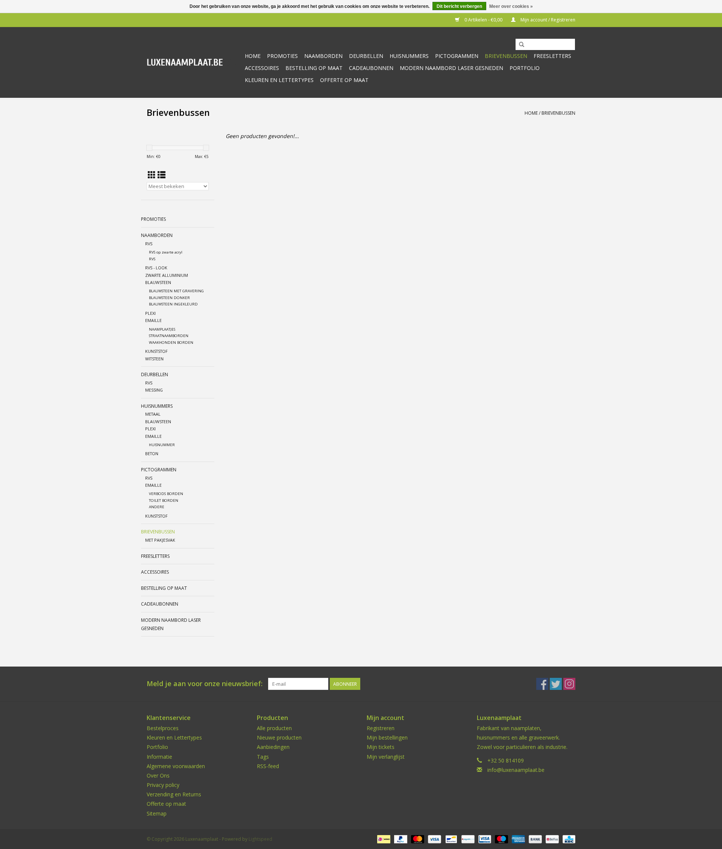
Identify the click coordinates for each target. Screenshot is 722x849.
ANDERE (156, 506)
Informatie (159, 756)
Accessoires (262, 67)
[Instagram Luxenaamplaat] (569, 684)
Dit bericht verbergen (459, 6)
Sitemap (157, 813)
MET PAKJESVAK (160, 540)
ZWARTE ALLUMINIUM (166, 275)
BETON (151, 453)
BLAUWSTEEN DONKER (169, 297)
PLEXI (150, 313)
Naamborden (323, 55)
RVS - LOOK (156, 267)
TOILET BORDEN (163, 500)
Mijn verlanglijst (386, 756)
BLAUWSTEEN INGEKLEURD (173, 304)
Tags (263, 756)
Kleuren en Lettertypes (174, 737)
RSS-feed (268, 766)
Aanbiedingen (273, 746)
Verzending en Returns (174, 794)
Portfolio (525, 67)
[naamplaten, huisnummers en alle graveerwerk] (193, 62)
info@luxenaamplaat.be (516, 769)
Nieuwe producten (279, 737)
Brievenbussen (506, 55)
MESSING (154, 390)
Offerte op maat (344, 80)
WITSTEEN (154, 358)
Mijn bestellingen (387, 737)
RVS (148, 243)
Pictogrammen (456, 55)
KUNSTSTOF (156, 351)
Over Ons (158, 775)
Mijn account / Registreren (547, 20)
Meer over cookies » (511, 6)
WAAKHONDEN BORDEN (171, 342)
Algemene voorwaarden (176, 766)
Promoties (282, 55)
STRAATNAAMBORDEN (168, 335)
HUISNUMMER (162, 444)
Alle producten (274, 728)
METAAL (153, 414)
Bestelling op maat (314, 67)
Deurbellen (366, 55)
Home (253, 55)
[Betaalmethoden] (383, 838)
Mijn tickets (380, 746)
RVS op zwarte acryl (165, 252)
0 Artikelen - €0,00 (483, 20)
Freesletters (552, 55)
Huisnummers (409, 55)
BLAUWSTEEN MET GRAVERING (176, 291)
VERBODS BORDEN (166, 493)
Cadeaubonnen (371, 67)
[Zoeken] (521, 44)
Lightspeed (260, 839)
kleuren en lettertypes (279, 80)
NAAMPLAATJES (162, 329)
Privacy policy (163, 784)
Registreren (380, 728)
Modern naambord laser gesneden (451, 67)
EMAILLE (153, 320)
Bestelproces (163, 728)
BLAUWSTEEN (158, 282)
